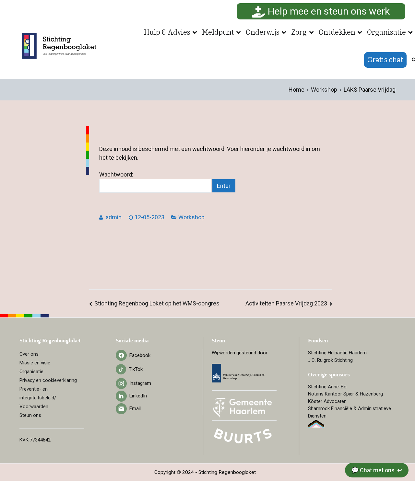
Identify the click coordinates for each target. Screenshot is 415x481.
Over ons (29, 354)
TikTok (136, 369)
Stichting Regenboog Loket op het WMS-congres (156, 303)
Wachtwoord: (116, 174)
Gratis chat (385, 60)
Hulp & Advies (167, 32)
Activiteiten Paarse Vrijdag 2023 (286, 303)
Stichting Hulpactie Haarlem (337, 353)
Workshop (191, 217)
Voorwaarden (33, 406)
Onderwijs (262, 32)
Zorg (299, 32)
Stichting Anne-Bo (327, 387)
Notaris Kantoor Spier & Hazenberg (345, 394)
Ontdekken (337, 32)
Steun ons (30, 415)
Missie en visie (34, 363)
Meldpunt (218, 32)
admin (114, 217)
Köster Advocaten (327, 401)
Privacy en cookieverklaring (48, 380)
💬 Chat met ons (373, 470)
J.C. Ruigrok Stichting (330, 360)
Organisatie (386, 32)
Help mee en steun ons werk (328, 11)
